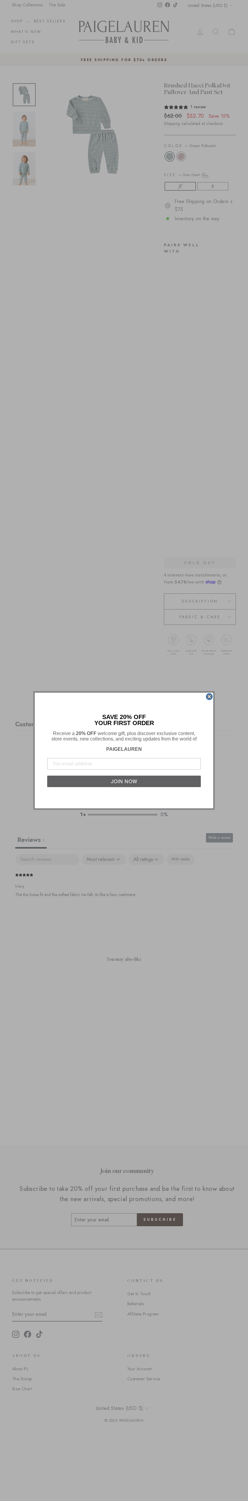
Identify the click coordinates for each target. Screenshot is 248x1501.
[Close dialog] (209, 697)
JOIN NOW (124, 781)
